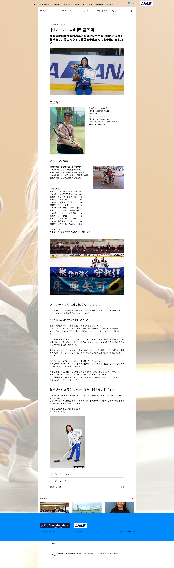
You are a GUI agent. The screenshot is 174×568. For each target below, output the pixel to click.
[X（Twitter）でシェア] (56, 481)
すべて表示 (130, 498)
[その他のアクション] (123, 24)
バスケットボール (102, 11)
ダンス (64, 11)
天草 (78, 11)
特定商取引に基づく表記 (127, 532)
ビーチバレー (88, 11)
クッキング (54, 11)
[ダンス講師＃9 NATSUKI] (119, 510)
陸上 (71, 11)
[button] (132, 11)
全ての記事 (43, 11)
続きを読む (115, 11)
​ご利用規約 (79, 531)
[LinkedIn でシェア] (61, 481)
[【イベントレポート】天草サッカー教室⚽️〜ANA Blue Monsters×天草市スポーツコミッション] (87, 510)
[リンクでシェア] (65, 481)
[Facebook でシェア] (51, 481)
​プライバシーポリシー (94, 531)
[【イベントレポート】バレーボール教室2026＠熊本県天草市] (54, 510)
